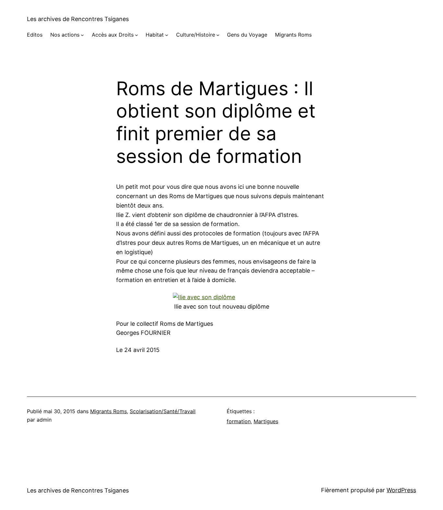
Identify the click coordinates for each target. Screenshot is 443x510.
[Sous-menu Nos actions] (82, 35)
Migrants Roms (108, 411)
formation (239, 421)
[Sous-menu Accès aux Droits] (136, 35)
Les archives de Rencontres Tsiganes (78, 19)
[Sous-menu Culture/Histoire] (218, 35)
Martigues (266, 421)
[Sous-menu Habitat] (166, 35)
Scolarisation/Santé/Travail (163, 411)
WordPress (401, 490)
